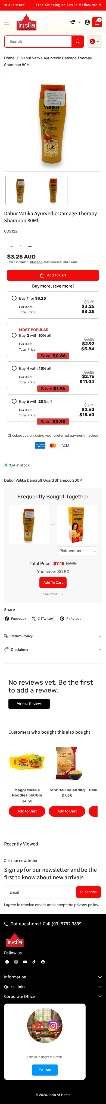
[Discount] (94, 41)
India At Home (59, 1095)
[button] (8, 22)
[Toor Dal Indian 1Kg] (67, 763)
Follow (45, 1070)
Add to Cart (53, 582)
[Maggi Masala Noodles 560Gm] (27, 763)
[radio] (53, 305)
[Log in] (87, 22)
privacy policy (86, 905)
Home (9, 58)
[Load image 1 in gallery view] (20, 190)
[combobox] (44, 41)
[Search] (77, 41)
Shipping (36, 262)
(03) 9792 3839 (67, 923)
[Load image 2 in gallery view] (53, 190)
